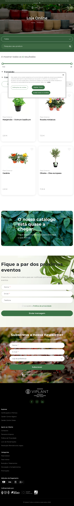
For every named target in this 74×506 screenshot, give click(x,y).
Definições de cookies (19, 87)
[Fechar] (63, 75)
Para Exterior (5, 456)
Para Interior (5, 459)
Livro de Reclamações (8, 442)
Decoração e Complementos (11, 467)
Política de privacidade (42, 375)
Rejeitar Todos (38, 87)
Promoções (5, 471)
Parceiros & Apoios (7, 434)
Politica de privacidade (42, 306)
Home (33, 22)
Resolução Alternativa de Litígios (12, 445)
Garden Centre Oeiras (8, 420)
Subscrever (37, 367)
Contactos (4, 430)
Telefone (7, 300)
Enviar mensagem (37, 313)
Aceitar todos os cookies (41, 92)
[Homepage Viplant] (37, 7)
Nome (6, 287)
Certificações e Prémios (9, 413)
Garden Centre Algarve (9, 416)
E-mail (14, 352)
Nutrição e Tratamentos (9, 463)
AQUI (48, 82)
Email (6, 294)
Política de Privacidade (8, 438)
